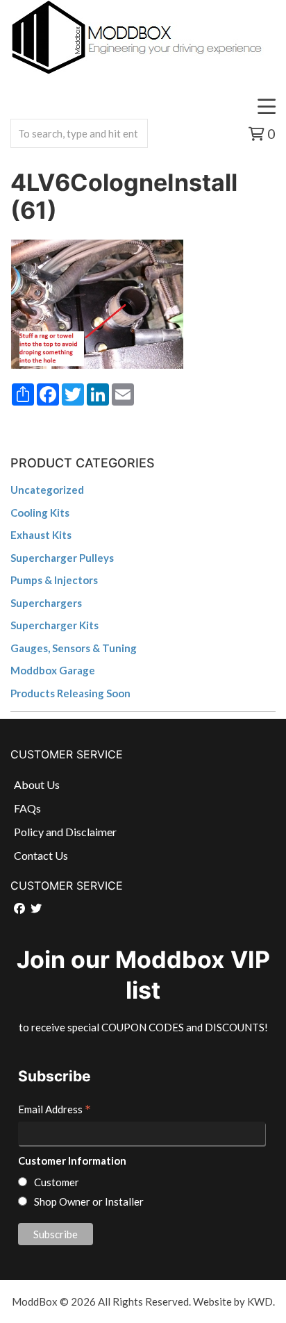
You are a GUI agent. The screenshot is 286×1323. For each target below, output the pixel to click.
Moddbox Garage (52, 670)
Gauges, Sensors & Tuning (73, 648)
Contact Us (41, 855)
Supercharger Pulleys (62, 557)
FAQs (27, 808)
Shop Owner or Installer (89, 1201)
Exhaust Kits (41, 535)
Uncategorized (47, 489)
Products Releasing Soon (70, 693)
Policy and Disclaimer (65, 831)
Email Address (54, 1110)
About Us (37, 784)
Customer (56, 1182)
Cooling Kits (39, 512)
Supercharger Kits (54, 625)
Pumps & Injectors (54, 580)
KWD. (261, 1301)
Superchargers (46, 603)
